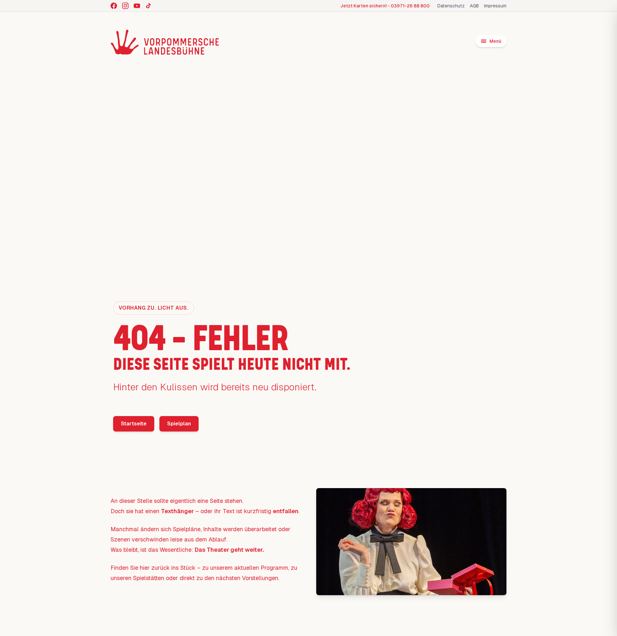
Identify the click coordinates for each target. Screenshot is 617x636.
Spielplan (179, 424)
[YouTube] (137, 6)
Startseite (134, 424)
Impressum (495, 5)
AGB (474, 5)
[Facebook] (114, 6)
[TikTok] (148, 6)
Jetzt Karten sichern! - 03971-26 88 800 (385, 5)
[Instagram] (125, 6)
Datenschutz (451, 5)
